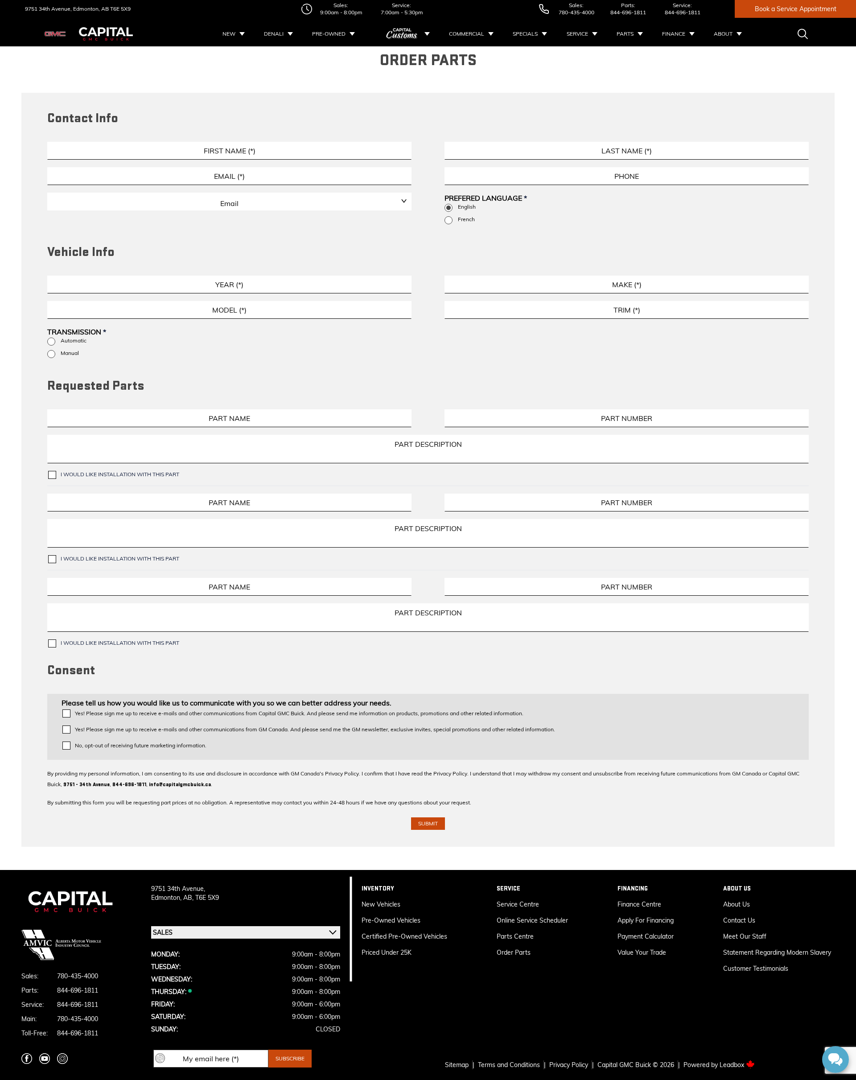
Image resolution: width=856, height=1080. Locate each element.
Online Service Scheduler (532, 920)
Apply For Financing (645, 920)
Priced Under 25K (387, 952)
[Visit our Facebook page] (26, 1058)
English (467, 206)
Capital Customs (402, 34)
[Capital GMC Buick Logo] (105, 34)
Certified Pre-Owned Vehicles (404, 936)
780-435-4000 (576, 12)
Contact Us (739, 920)
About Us (736, 904)
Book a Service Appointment (795, 9)
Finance (673, 33)
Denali (274, 33)
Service (577, 33)
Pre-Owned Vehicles (391, 920)
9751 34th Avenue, (48, 8)
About (723, 33)
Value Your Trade (641, 952)
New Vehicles (381, 904)
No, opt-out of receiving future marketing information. (140, 745)
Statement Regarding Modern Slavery (777, 952)
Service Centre (518, 904)
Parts (625, 33)
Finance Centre (639, 904)
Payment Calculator (645, 936)
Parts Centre (515, 936)
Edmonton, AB (90, 8)
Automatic (73, 340)
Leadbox (733, 1065)
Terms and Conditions (509, 1065)
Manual (70, 353)
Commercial (466, 33)
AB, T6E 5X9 (201, 898)
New (228, 33)
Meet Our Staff (744, 936)
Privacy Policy (568, 1065)
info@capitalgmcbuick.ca (180, 784)
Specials (525, 33)
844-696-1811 (628, 12)
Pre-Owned (329, 33)
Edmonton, (167, 898)
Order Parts (514, 952)
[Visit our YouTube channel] (44, 1058)
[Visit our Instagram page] (62, 1058)
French (466, 219)
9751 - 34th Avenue (86, 784)
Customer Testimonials (755, 969)
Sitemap (457, 1065)
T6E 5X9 (120, 8)
